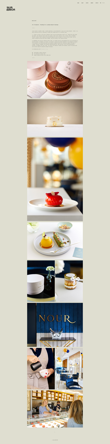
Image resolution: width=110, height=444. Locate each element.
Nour (33, 34)
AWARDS (92, 2)
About (82, 2)
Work (78, 2)
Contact (97, 2)
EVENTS (87, 2)
